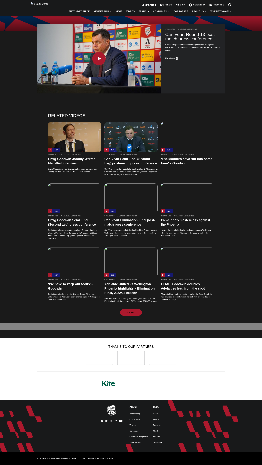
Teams (143, 11)
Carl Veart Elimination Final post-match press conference (129, 222)
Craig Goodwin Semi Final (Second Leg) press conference (72, 222)
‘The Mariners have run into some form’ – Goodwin (186, 161)
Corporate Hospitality (138, 436)
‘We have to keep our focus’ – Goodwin (70, 286)
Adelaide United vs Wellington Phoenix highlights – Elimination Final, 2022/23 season (129, 288)
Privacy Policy (135, 442)
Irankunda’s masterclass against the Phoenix (185, 222)
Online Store (134, 419)
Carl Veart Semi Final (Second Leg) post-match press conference (130, 161)
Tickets (132, 425)
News (118, 11)
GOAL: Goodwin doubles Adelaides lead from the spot (183, 286)
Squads (156, 436)
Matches (156, 431)
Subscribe (157, 442)
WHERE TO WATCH (220, 11)
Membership (101, 11)
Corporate (181, 11)
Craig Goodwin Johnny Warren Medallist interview (72, 161)
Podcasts (157, 425)
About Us (198, 11)
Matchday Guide (79, 11)
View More (131, 312)
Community (160, 11)
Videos (130, 11)
